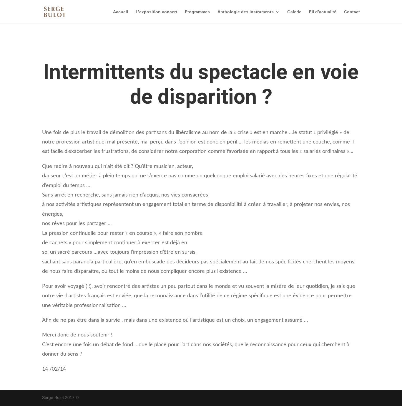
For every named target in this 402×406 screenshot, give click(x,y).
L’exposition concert (156, 12)
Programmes (197, 12)
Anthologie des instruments (245, 12)
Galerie (294, 12)
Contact (352, 12)
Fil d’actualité (322, 12)
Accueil (120, 12)
